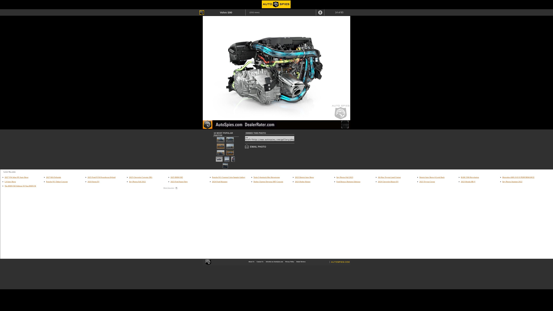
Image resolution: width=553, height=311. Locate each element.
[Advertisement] (318, 149)
